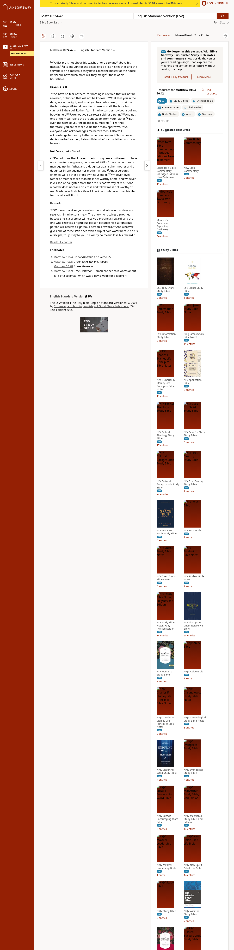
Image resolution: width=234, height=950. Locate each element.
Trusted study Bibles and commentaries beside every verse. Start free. (138, 3)
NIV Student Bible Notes (194, 578)
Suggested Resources (175, 130)
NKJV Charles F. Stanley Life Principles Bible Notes (166, 722)
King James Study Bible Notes (194, 335)
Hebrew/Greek (183, 35)
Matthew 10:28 (63, 266)
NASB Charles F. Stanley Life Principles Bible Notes (166, 384)
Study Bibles (169, 250)
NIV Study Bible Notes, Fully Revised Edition (166, 625)
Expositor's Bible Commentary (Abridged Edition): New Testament (167, 172)
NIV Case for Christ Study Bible (195, 434)
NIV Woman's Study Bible (164, 673)
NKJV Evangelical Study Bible (193, 771)
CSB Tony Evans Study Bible (166, 289)
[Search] (223, 16)
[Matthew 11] (147, 165)
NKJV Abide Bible (193, 671)
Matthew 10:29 (63, 271)
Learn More (204, 77)
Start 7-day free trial (176, 77)
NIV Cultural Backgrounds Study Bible (168, 484)
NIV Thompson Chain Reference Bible (193, 625)
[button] (214, 3)
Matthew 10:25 (63, 262)
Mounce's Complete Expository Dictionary (163, 225)
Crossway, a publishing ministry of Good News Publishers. (91, 306)
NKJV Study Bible (166, 911)
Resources (163, 35)
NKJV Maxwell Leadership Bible (166, 866)
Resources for (177, 91)
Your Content (203, 35)
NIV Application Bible (193, 381)
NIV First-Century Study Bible (194, 483)
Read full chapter (61, 242)
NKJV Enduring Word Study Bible (167, 771)
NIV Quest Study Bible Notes (166, 578)
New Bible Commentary (191, 169)
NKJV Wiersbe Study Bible (191, 913)
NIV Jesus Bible (192, 530)
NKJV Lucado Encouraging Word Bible (167, 819)
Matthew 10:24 (63, 257)
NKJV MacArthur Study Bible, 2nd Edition (193, 819)
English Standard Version (67, 296)
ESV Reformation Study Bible (166, 335)
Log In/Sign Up (218, 3)
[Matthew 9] (41, 165)
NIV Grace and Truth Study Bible (167, 532)
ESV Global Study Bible (193, 289)
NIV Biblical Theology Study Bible (165, 435)
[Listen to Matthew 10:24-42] (81, 36)
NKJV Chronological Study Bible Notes (195, 719)
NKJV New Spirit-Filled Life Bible (193, 866)
